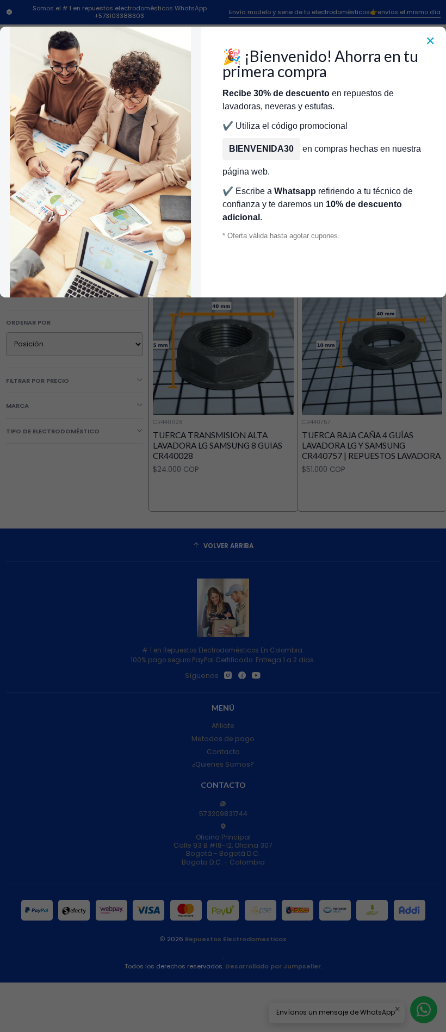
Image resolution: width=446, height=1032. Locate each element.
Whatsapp (295, 191)
